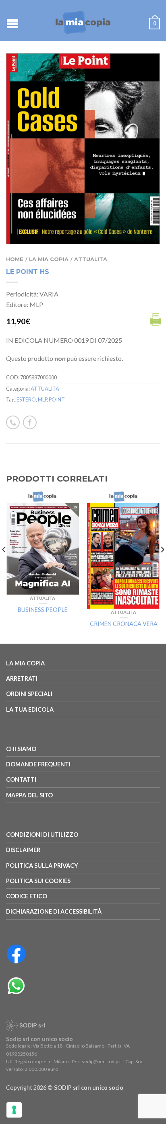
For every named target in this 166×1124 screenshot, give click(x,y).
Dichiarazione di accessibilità (54, 911)
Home (14, 259)
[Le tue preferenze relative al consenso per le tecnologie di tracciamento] (14, 1110)
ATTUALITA (90, 259)
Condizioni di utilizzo (42, 834)
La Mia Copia (48, 259)
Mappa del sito (29, 795)
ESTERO (26, 399)
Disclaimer (23, 849)
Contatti (21, 779)
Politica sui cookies (38, 880)
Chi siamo (21, 748)
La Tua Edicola (30, 709)
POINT (57, 399)
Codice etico (26, 896)
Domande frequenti (38, 764)
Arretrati (21, 678)
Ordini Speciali (29, 693)
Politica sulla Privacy (42, 865)
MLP (42, 399)
